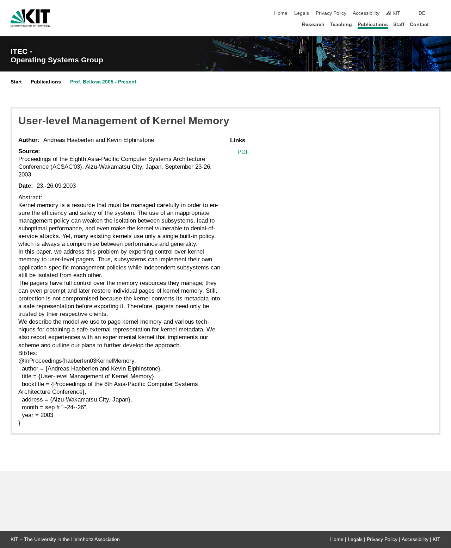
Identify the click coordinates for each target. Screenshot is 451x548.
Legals (301, 13)
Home (281, 13)
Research (313, 24)
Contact (419, 24)
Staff (398, 24)
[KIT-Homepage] (30, 18)
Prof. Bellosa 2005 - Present (103, 82)
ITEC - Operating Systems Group (57, 55)
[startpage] (438, 24)
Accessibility (366, 13)
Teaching (341, 24)
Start (16, 82)
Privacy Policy (331, 13)
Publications (373, 24)
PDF (243, 152)
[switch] (438, 13)
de (422, 13)
